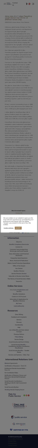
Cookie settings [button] (8, 228)
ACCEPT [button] (18, 228)
